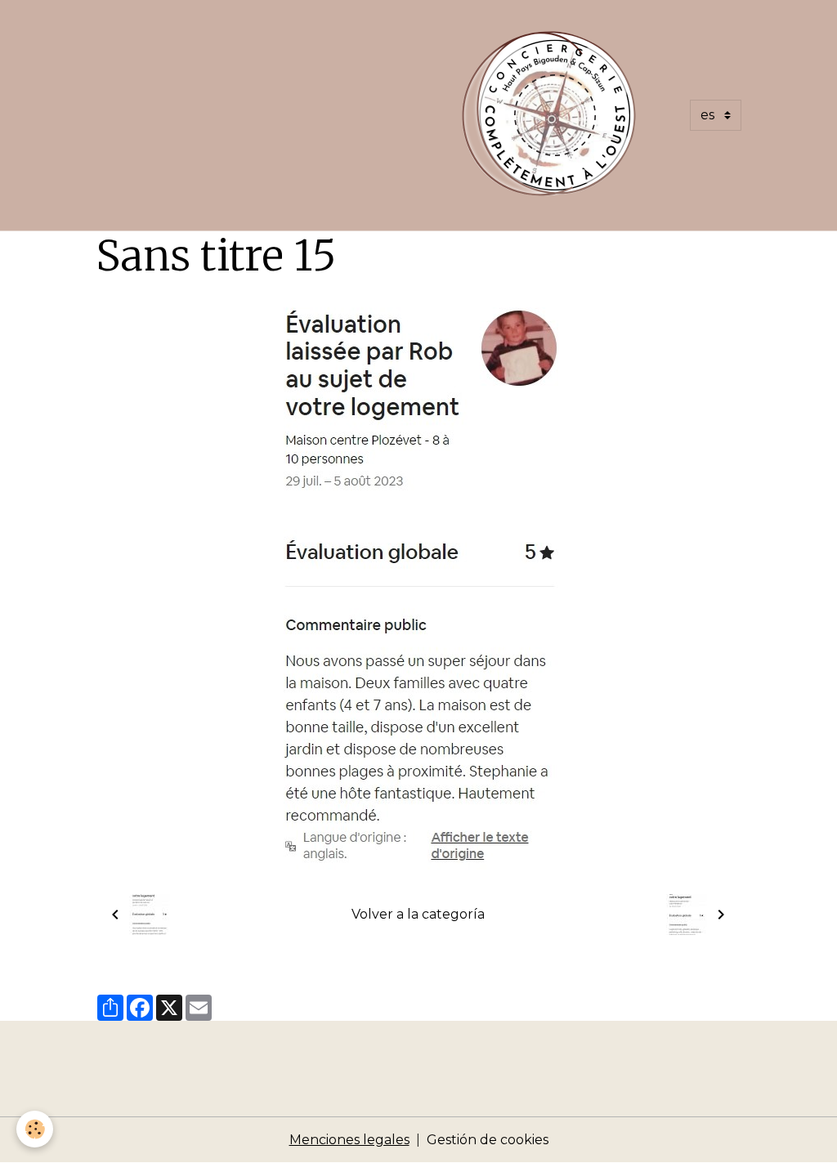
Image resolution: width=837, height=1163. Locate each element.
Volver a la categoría (418, 914)
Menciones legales (349, 1139)
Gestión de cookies (487, 1139)
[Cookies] (34, 1129)
